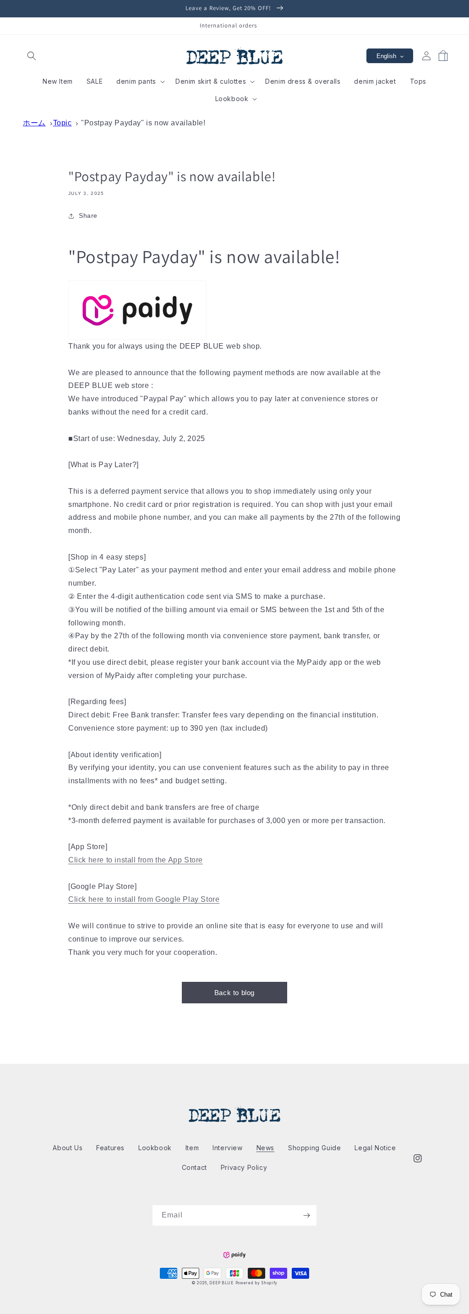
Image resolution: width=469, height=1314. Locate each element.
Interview (227, 1148)
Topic (62, 123)
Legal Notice (375, 1148)
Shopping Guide (314, 1148)
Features (110, 1148)
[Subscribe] (306, 1215)
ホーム (34, 123)
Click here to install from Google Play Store (143, 899)
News (265, 1148)
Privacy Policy (244, 1167)
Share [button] (88, 215)
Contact (194, 1167)
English (386, 56)
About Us (67, 1148)
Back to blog (234, 992)
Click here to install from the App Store (135, 860)
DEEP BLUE (221, 1283)
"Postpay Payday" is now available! (143, 123)
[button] (31, 56)
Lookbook (155, 1148)
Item (192, 1148)
